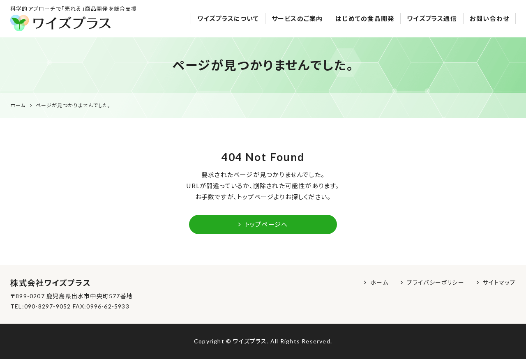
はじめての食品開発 (364, 18)
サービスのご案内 (297, 18)
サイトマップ (499, 282)
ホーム (379, 282)
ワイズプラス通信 (432, 18)
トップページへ (266, 224)
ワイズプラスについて (228, 18)
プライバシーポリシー (435, 282)
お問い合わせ (489, 18)
